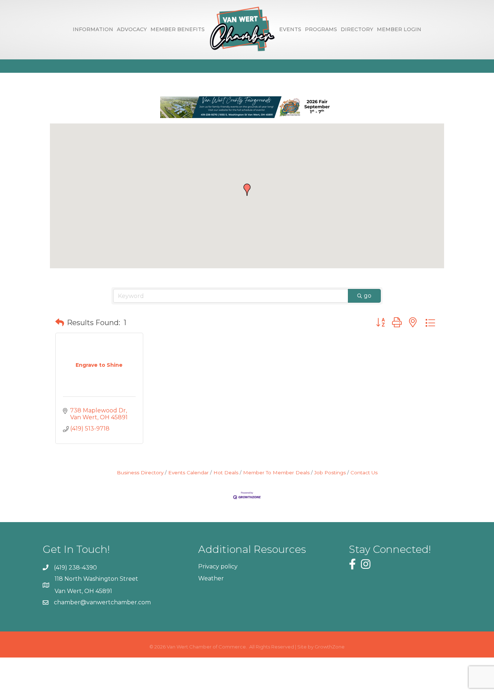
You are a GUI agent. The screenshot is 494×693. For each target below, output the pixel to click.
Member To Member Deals (276, 472)
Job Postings (330, 472)
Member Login (399, 29)
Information (93, 29)
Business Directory (140, 472)
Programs (321, 29)
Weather (211, 578)
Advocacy (132, 29)
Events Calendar (188, 472)
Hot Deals (225, 472)
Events (290, 29)
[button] (247, 190)
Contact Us (364, 472)
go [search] (367, 295)
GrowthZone (330, 647)
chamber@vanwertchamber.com (102, 602)
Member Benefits (177, 29)
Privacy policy (218, 566)
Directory (357, 29)
